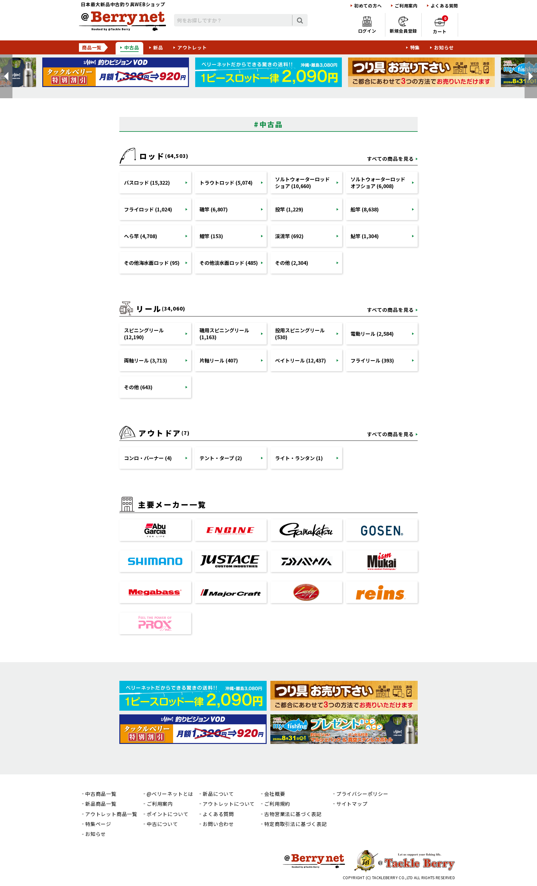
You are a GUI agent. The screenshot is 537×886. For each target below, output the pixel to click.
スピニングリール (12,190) (144, 333)
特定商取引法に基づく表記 (295, 823)
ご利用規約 (277, 803)
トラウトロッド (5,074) (226, 182)
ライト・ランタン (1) (299, 458)
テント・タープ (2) (221, 458)
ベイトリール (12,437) (300, 360)
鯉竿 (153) (211, 236)
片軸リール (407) (219, 360)
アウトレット (192, 47)
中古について (162, 823)
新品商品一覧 (101, 803)
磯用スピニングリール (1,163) (224, 333)
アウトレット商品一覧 (111, 813)
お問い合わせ (218, 823)
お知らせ (444, 47)
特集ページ (98, 823)
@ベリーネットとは (170, 793)
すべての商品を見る (390, 158)
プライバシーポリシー (362, 793)
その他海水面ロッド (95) (152, 262)
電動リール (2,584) (372, 333)
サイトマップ (352, 803)
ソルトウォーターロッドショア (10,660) (302, 182)
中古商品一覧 (101, 793)
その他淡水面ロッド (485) (229, 262)
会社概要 (274, 793)
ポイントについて (167, 813)
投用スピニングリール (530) (300, 333)
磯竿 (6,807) (214, 209)
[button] (6, 76)
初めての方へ (368, 5)
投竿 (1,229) (289, 209)
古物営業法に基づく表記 (293, 813)
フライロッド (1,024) (148, 209)
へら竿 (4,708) (140, 236)
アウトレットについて (229, 803)
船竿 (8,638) (365, 209)
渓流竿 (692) (289, 236)
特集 (415, 47)
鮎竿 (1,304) (365, 236)
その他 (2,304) (291, 262)
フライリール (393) (372, 360)
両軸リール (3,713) (145, 360)
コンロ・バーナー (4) (148, 458)
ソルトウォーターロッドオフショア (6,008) (378, 182)
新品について (218, 793)
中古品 (131, 47)
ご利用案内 (406, 5)
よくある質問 (444, 5)
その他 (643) (138, 387)
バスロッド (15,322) (147, 182)
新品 (158, 47)
